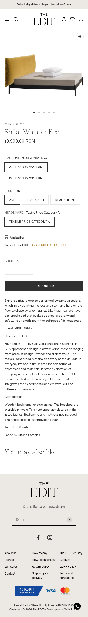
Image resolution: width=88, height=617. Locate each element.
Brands (9, 559)
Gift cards (11, 566)
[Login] (63, 18)
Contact (10, 573)
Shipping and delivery (40, 575)
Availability (17, 237)
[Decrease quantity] (10, 269)
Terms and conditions (67, 575)
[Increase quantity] (27, 269)
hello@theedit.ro (33, 605)
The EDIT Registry (71, 553)
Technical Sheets (17, 427)
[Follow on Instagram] (50, 538)
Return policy (40, 566)
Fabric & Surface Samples (22, 435)
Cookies (65, 559)
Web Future (71, 609)
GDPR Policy (68, 566)
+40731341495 (65, 605)
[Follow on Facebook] (38, 538)
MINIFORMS (15, 124)
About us (10, 553)
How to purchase (43, 559)
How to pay (39, 553)
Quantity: (12, 261)
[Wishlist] (72, 19)
